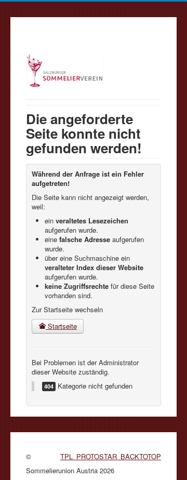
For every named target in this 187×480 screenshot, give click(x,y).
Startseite (61, 326)
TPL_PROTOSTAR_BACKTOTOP (110, 456)
